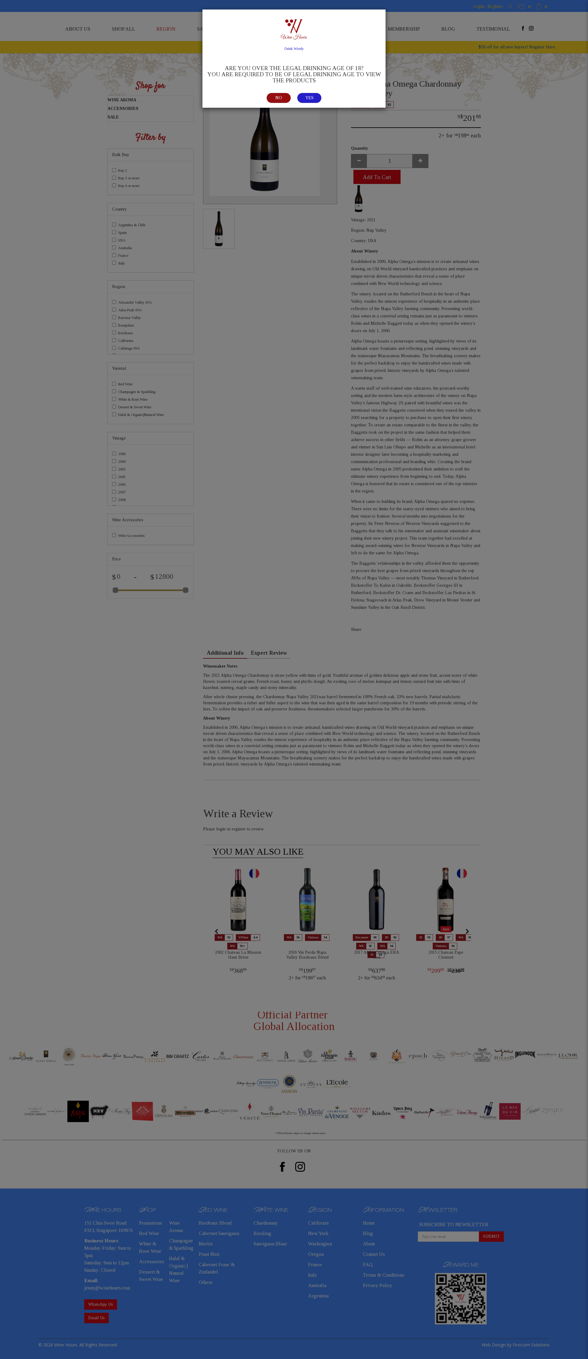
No (278, 97)
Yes (309, 97)
